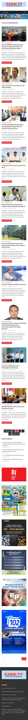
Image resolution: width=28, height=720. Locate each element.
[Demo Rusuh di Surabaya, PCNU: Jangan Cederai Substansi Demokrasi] (14, 193)
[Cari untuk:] (14, 658)
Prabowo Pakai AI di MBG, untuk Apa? (14, 284)
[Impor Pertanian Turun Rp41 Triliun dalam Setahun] (14, 74)
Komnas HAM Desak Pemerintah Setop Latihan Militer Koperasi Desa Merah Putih (13, 245)
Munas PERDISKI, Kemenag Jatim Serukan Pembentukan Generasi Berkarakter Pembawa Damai (12, 46)
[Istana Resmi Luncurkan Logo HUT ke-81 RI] (14, 154)
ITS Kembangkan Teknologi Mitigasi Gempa (12, 459)
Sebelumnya (8, 431)
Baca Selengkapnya (6, 62)
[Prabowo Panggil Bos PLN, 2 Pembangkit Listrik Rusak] (14, 355)
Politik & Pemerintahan (6, 42)
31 (10, 434)
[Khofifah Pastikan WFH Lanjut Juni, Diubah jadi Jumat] (14, 395)
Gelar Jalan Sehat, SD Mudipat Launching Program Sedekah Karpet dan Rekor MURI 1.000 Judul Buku (13, 444)
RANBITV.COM (11, 50)
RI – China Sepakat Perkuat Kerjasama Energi (12, 455)
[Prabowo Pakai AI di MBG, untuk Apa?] (14, 273)
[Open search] (25, 12)
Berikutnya (16, 434)
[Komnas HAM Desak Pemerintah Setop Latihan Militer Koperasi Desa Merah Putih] (14, 232)
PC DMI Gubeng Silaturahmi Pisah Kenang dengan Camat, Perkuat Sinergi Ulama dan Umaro (12, 126)
